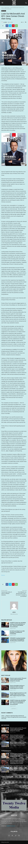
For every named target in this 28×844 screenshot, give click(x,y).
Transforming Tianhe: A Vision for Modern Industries (6, 593)
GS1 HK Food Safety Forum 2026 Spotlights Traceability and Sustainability (17, 632)
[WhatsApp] (16, 25)
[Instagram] (12, 835)
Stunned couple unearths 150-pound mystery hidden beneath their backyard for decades (18, 679)
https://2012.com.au (14, 614)
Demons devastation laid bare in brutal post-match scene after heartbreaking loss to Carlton (17, 687)
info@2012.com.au (11, 826)
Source (3, 575)
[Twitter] (10, 25)
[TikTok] (15, 835)
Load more (13, 708)
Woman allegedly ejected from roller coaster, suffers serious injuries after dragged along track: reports (18, 694)
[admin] (2, 22)
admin (5, 22)
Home (2, 7)
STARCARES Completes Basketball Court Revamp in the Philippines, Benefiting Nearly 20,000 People (17, 639)
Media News (7, 7)
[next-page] (4, 645)
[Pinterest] (13, 25)
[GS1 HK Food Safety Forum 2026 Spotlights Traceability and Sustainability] (5, 633)
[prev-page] (2, 645)
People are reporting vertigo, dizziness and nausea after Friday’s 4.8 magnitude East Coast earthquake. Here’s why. (13, 717)
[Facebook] (7, 25)
